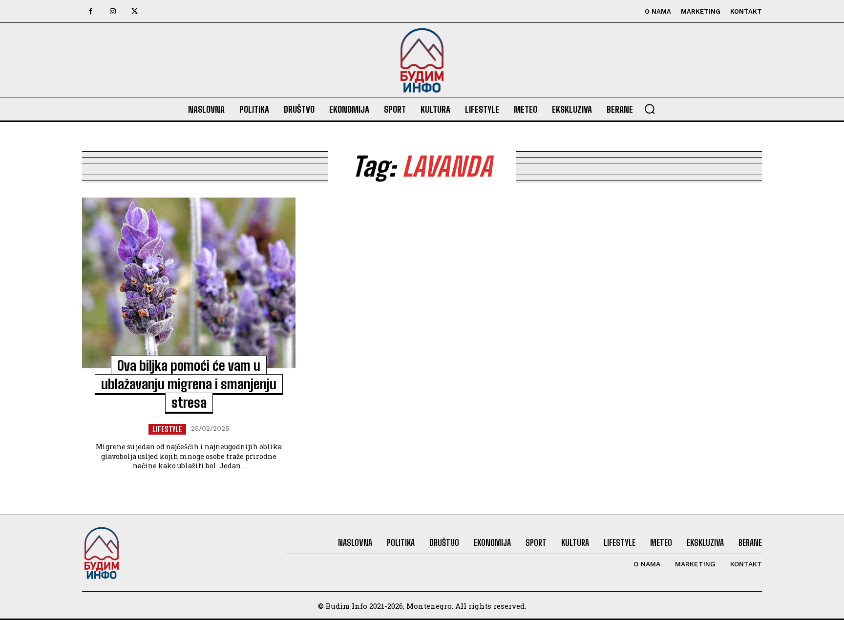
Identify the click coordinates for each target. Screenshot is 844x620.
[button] (649, 108)
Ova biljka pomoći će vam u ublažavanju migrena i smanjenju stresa (188, 384)
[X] (134, 11)
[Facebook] (90, 11)
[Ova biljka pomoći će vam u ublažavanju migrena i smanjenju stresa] (188, 283)
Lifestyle (167, 429)
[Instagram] (112, 11)
